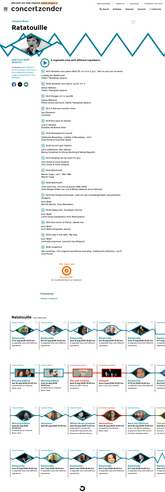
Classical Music (20, 21)
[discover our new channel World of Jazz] (49, 3)
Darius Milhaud (18, 72)
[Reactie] (26, 84)
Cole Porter (30, 70)
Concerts (142, 9)
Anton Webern (27, 67)
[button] (44, 62)
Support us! (120, 3)
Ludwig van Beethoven (21, 75)
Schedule (117, 9)
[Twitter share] (20, 84)
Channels (129, 9)
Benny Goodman (18, 70)
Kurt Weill (29, 72)
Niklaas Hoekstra (49, 298)
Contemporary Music (78, 365)
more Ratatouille (39, 318)
